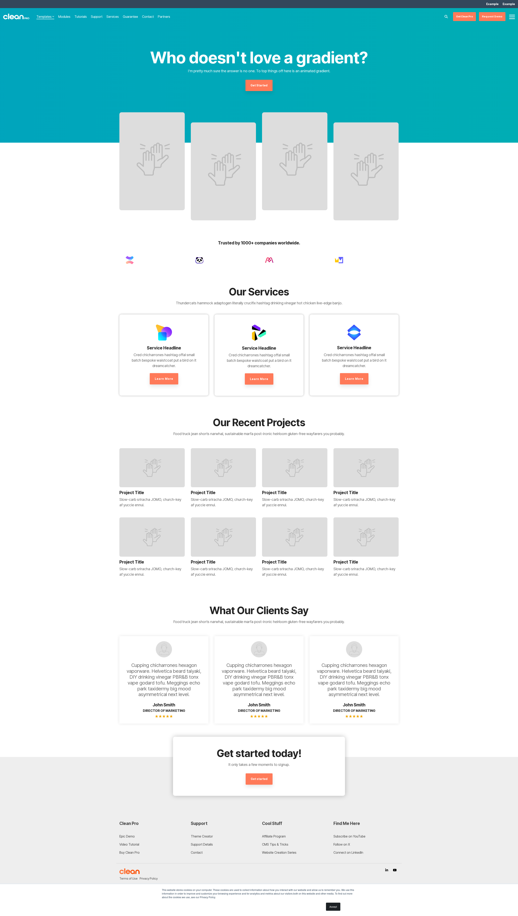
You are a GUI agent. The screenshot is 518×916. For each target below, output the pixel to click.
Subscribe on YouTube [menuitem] (349, 836)
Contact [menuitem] (197, 852)
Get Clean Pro (464, 16)
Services (112, 17)
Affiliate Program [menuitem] (274, 836)
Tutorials (80, 17)
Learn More (164, 378)
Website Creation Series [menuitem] (279, 852)
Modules (64, 17)
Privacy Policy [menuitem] (149, 878)
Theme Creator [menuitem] (202, 836)
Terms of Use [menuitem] (128, 878)
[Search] (446, 16)
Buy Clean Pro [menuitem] (129, 852)
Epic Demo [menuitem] (127, 836)
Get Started (259, 85)
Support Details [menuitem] (202, 844)
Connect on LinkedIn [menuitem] (348, 852)
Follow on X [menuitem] (341, 844)
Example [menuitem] (492, 4)
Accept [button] (333, 906)
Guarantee (130, 17)
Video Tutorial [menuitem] (129, 844)
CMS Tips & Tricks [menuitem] (275, 844)
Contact (148, 17)
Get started (259, 779)
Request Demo (492, 16)
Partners (164, 17)
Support (96, 17)
